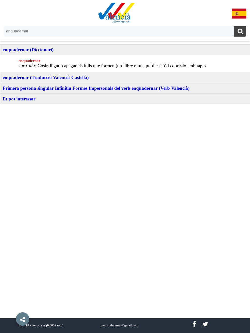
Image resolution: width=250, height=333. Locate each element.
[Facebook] (194, 324)
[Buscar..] (240, 32)
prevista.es (38, 325)
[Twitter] (205, 324)
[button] (12, 308)
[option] (125, 166)
